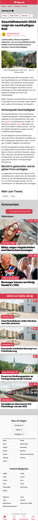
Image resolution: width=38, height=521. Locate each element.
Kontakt (22, 500)
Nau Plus (23, 451)
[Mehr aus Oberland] (19, 296)
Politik (22, 440)
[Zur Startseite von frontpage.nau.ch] (19, 2)
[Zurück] (1, 2)
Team (22, 497)
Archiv (5, 461)
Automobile (6, 487)
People (5, 447)
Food (21, 480)
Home (3, 6)
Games (5, 454)
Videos (5, 451)
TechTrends (23, 487)
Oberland (17, 6)
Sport (4, 444)
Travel (22, 483)
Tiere (4, 483)
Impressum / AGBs (26, 503)
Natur (19, 124)
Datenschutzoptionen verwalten (10, 506)
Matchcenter (24, 444)
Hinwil (25, 6)
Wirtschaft (23, 447)
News (4, 440)
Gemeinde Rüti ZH (13, 33)
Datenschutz (7, 503)
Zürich (10, 6)
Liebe (4, 477)
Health (5, 473)
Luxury (22, 477)
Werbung (6, 497)
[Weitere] (31, 15)
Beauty (5, 490)
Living (22, 473)
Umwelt (7, 122)
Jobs (4, 500)
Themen (22, 457)
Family (5, 480)
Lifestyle (5, 457)
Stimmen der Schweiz (27, 454)
